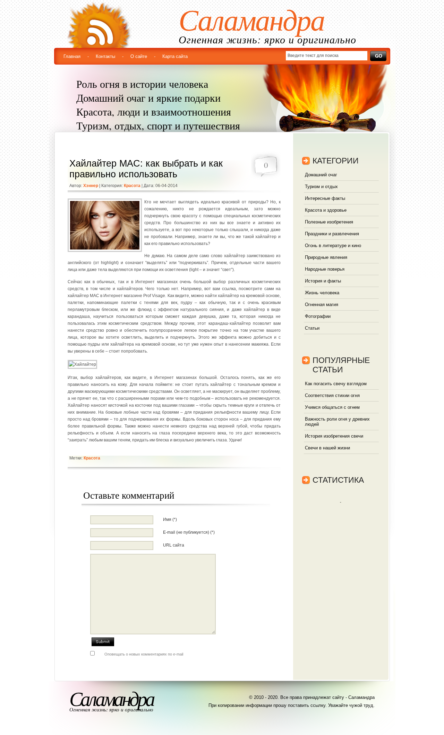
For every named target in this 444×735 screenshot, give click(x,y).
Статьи (312, 328)
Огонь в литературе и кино (333, 245)
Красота (132, 185)
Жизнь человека (322, 292)
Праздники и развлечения (332, 233)
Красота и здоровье (326, 210)
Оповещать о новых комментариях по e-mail (143, 654)
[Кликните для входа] (7, 7)
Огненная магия (321, 304)
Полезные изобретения (329, 222)
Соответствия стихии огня (332, 395)
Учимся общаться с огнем (332, 407)
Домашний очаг (321, 174)
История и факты (323, 281)
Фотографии (318, 316)
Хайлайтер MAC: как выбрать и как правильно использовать (146, 168)
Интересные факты (325, 198)
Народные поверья (324, 269)
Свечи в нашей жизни (327, 447)
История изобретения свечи (334, 436)
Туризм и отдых (321, 186)
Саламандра (251, 20)
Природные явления (326, 257)
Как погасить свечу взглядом (336, 383)
